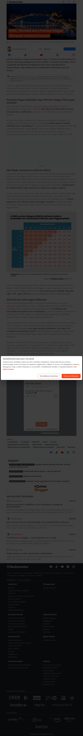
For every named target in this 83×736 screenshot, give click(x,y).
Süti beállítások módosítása (49, 376)
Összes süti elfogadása (71, 376)
